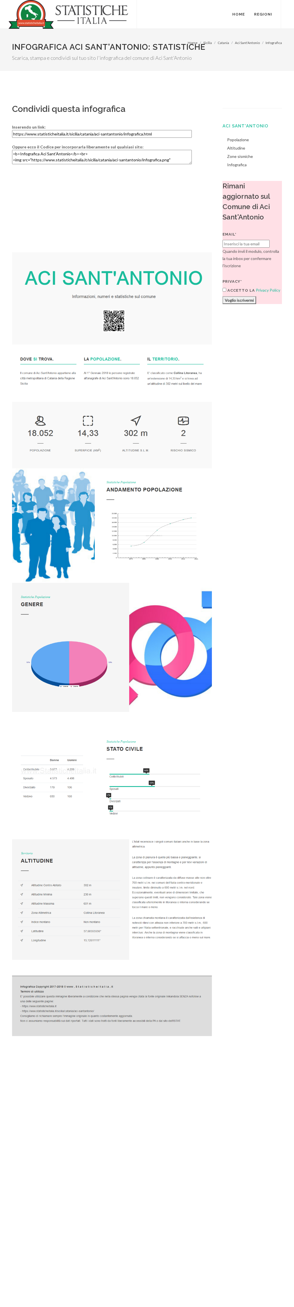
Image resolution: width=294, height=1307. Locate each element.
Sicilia (207, 43)
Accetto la (240, 290)
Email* (230, 234)
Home (193, 43)
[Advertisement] (112, 212)
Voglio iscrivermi (239, 300)
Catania (223, 43)
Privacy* (232, 281)
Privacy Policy (268, 290)
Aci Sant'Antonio (247, 43)
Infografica (274, 43)
